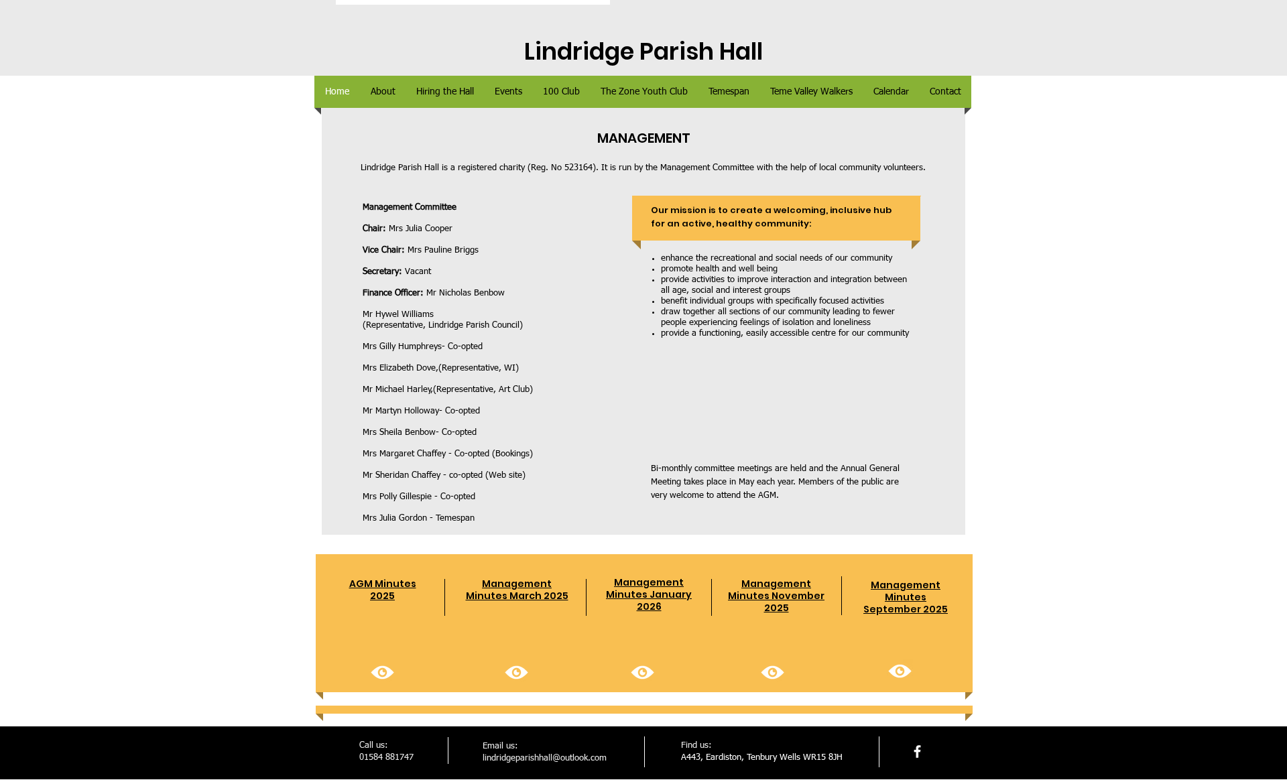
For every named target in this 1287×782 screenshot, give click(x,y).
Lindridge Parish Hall (643, 51)
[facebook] (917, 751)
